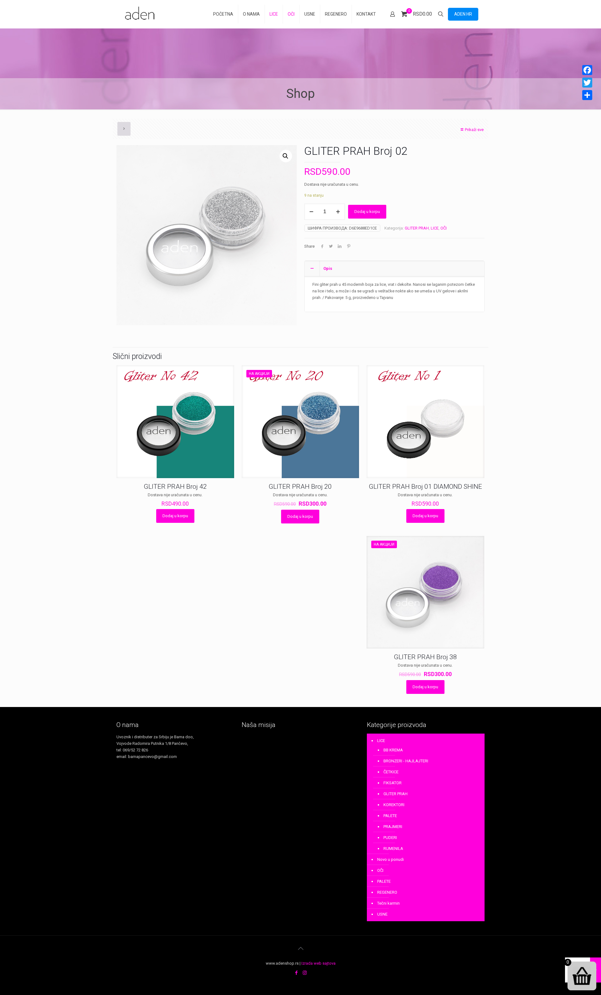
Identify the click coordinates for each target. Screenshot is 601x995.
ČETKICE (390, 772)
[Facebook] (296, 973)
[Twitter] (587, 82)
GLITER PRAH (417, 228)
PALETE (390, 815)
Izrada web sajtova (318, 963)
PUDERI (390, 837)
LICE (435, 228)
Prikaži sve (474, 129)
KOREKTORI (393, 804)
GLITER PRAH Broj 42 (175, 486)
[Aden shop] (141, 14)
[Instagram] (304, 973)
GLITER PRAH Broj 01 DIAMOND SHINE (425, 486)
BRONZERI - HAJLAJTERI (405, 761)
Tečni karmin (388, 903)
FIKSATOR (392, 782)
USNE (382, 914)
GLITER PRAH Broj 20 (300, 486)
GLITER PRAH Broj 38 (425, 657)
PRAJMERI (392, 826)
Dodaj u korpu (367, 211)
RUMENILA (393, 848)
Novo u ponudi (390, 859)
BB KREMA (393, 750)
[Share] (587, 95)
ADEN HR (463, 14)
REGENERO (387, 892)
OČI (443, 228)
